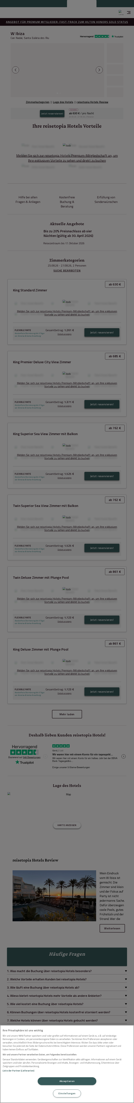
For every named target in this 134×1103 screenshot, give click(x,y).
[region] (67, 1064)
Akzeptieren (67, 1081)
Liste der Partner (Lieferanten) (18, 1070)
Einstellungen (67, 1093)
